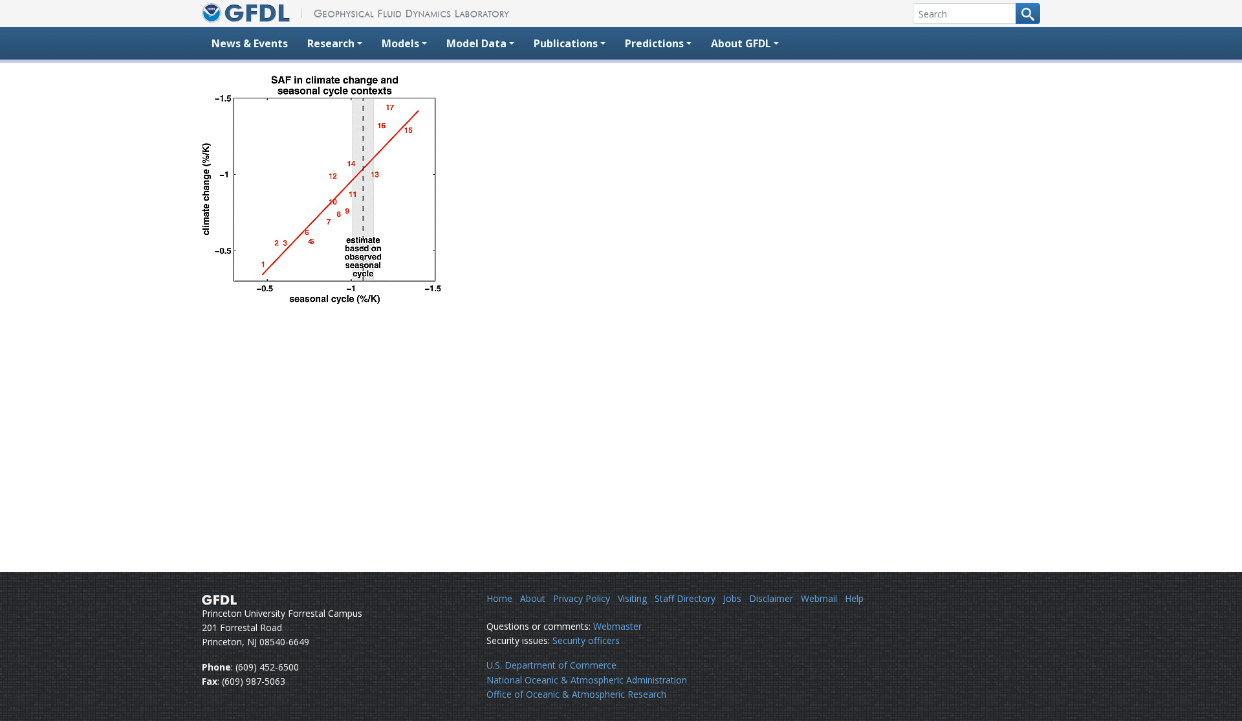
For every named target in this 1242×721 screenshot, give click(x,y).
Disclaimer (771, 598)
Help (854, 598)
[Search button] (1028, 13)
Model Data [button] (476, 43)
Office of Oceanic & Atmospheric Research (576, 694)
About (532, 598)
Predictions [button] (654, 43)
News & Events (250, 43)
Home (499, 598)
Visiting (632, 598)
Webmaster (617, 626)
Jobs (732, 598)
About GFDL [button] (741, 43)
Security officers (586, 640)
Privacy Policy (581, 598)
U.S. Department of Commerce (551, 665)
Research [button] (330, 43)
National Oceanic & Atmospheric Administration (586, 680)
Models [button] (400, 43)
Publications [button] (566, 43)
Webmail (819, 598)
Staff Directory (685, 598)
